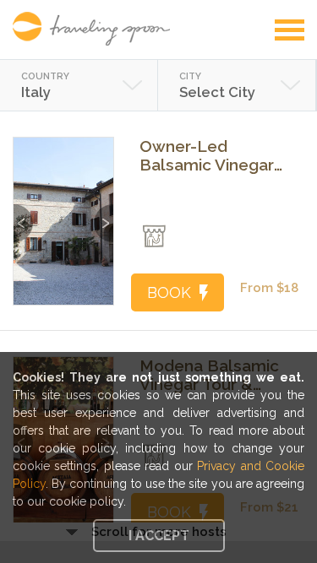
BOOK (169, 292)
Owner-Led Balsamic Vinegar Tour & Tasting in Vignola (206, 155)
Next (103, 215)
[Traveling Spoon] (95, 29)
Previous (23, 215)
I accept (158, 536)
